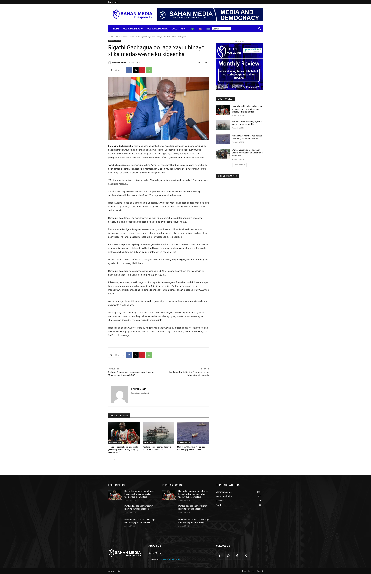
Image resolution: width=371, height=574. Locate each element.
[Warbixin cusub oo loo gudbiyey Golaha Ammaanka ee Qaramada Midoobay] (223, 154)
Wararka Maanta (157, 28)
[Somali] (208, 28)
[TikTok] (237, 555)
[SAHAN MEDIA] (110, 62)
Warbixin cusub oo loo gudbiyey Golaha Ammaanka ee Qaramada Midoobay (247, 153)
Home (116, 28)
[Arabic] (193, 28)
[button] (259, 29)
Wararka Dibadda (133, 28)
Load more (238, 164)
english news (179, 28)
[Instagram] (228, 555)
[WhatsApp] (149, 70)
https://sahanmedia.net (140, 393)
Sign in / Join (113, 2)
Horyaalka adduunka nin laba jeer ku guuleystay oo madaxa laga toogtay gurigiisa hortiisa (123, 449)
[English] (200, 28)
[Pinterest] (142, 70)
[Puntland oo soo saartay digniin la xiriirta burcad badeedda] (158, 433)
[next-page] (114, 459)
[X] (136, 70)
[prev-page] (110, 459)
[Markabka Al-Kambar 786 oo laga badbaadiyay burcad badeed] (193, 433)
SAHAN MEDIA (120, 62)
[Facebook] (129, 70)
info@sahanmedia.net (170, 559)
